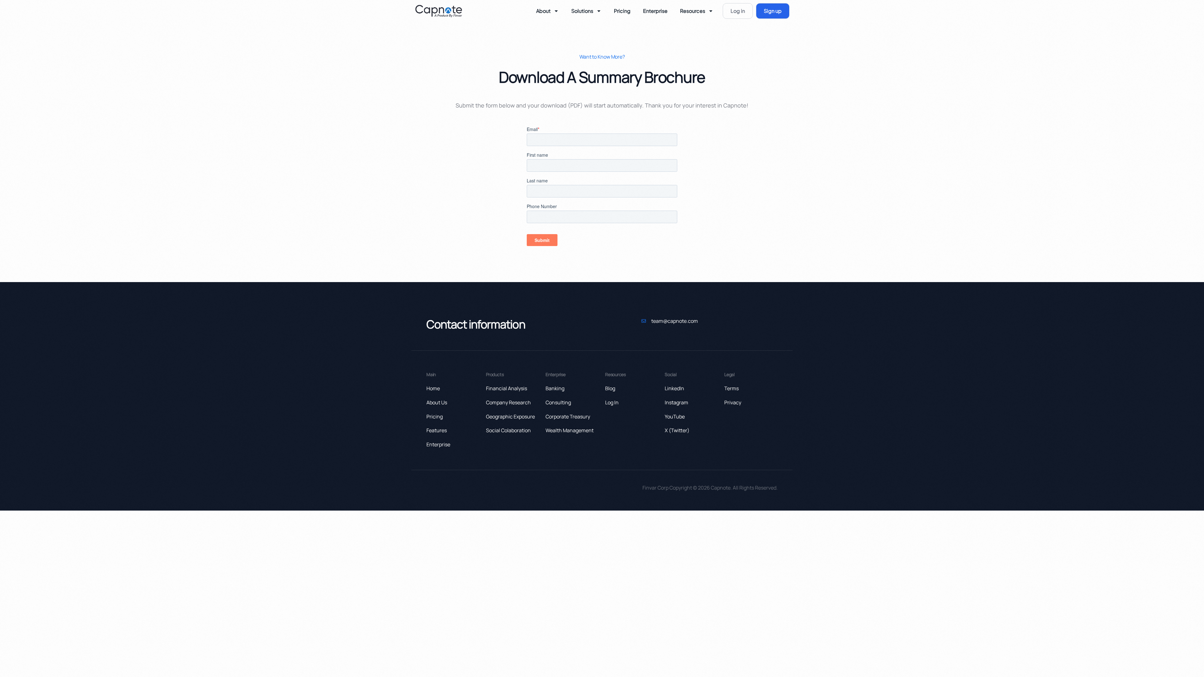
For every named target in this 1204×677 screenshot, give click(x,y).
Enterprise (655, 11)
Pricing (622, 11)
